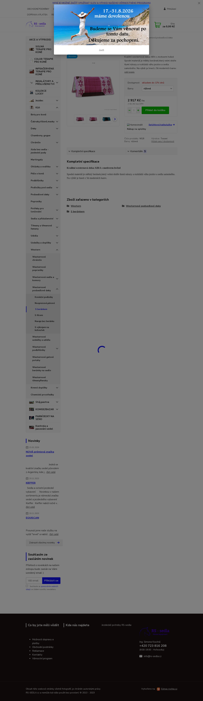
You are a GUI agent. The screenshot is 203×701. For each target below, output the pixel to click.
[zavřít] (143, 9)
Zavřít (101, 50)
